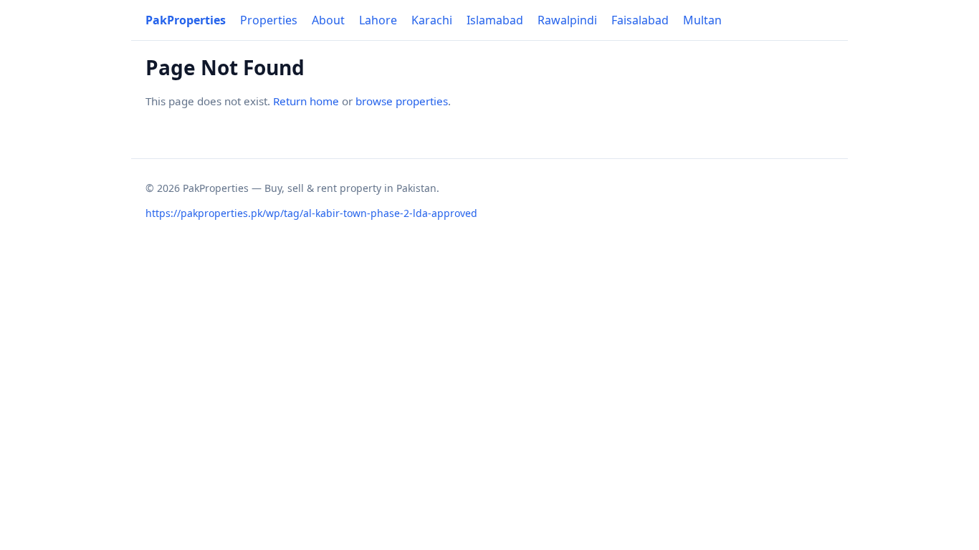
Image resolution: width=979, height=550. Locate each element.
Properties (268, 20)
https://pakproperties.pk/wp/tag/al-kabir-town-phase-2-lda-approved (311, 213)
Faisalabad (640, 20)
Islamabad (495, 20)
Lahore (378, 20)
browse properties (401, 101)
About (328, 20)
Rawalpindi (567, 20)
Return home (306, 101)
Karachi (431, 20)
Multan (702, 20)
